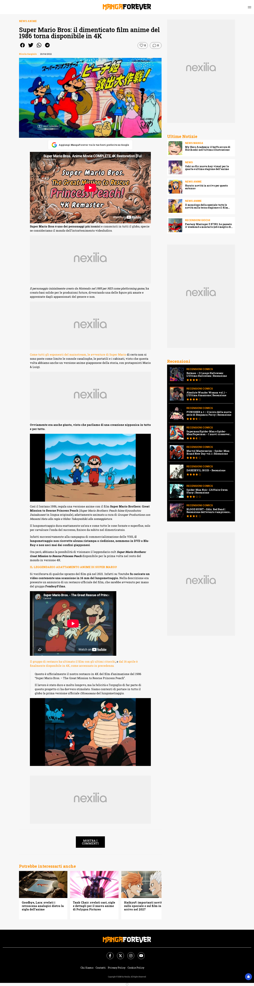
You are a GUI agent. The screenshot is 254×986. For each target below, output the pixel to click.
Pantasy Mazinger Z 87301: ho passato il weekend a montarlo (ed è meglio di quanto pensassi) (208, 225)
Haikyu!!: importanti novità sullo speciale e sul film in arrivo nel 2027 (144, 906)
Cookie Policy (136, 967)
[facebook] (22, 47)
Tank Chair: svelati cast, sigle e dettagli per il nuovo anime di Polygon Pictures (94, 906)
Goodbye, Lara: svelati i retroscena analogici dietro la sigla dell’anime (43, 906)
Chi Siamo (87, 967)
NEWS (189, 162)
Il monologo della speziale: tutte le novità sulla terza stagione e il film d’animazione (206, 206)
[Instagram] (128, 953)
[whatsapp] (39, 47)
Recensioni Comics (199, 369)
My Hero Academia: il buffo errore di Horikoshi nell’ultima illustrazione (207, 148)
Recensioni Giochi (197, 220)
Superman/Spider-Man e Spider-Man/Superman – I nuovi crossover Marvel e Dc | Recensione (208, 433)
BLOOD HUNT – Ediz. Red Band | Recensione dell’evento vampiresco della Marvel (207, 510)
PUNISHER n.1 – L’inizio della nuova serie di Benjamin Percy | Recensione (208, 413)
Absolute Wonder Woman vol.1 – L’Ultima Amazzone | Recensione (206, 394)
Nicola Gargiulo (28, 54)
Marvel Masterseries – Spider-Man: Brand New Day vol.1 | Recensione (208, 452)
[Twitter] (118, 953)
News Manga (194, 143)
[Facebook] (108, 953)
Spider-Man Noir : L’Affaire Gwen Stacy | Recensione (207, 491)
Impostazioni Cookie (159, 967)
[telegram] (47, 47)
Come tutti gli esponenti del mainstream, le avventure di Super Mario (78, 354)
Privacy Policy (116, 967)
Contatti (101, 967)
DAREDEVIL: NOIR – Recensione (205, 470)
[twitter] (30, 47)
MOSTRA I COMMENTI (90, 842)
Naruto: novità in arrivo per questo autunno (206, 187)
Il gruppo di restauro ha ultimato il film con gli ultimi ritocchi (72, 661)
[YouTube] (139, 953)
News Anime (28, 21)
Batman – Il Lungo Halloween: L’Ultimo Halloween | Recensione (206, 374)
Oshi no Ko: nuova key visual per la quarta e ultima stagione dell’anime (207, 167)
